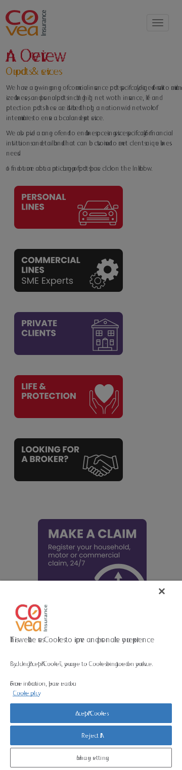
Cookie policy (25, 693)
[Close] (162, 591)
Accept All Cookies (90, 713)
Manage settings (91, 757)
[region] (91, 675)
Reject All (90, 735)
